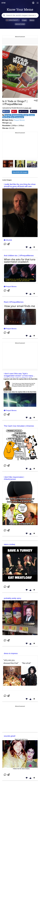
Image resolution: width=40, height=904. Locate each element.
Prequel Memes (19, 120)
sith (8, 117)
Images (24, 20)
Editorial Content (20, 24)
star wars (8, 115)
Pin (15, 111)
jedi (4, 117)
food (12, 117)
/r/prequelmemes (17, 115)
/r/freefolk (9, 240)
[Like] (30, 247)
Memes (32, 20)
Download (24, 111)
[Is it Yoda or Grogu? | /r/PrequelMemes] (20, 72)
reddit (25, 115)
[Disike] (26, 247)
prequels (31, 115)
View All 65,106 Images (20, 172)
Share (7, 111)
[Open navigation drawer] (38, 3)
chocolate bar (19, 117)
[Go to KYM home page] (3, 3)
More (34, 111)
